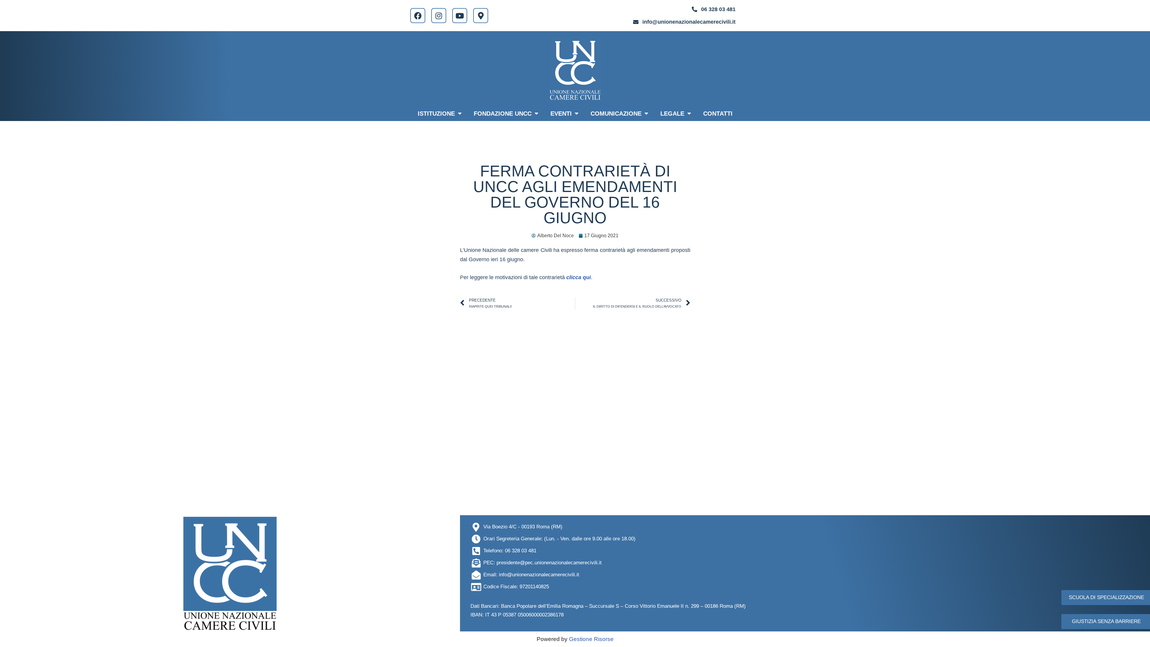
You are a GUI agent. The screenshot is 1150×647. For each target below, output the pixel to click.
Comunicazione (616, 113)
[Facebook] (417, 15)
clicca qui (578, 277)
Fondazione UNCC (503, 113)
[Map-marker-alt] (480, 15)
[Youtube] (459, 15)
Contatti (718, 113)
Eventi (561, 113)
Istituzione (436, 113)
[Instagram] (438, 15)
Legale (672, 113)
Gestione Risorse (591, 639)
